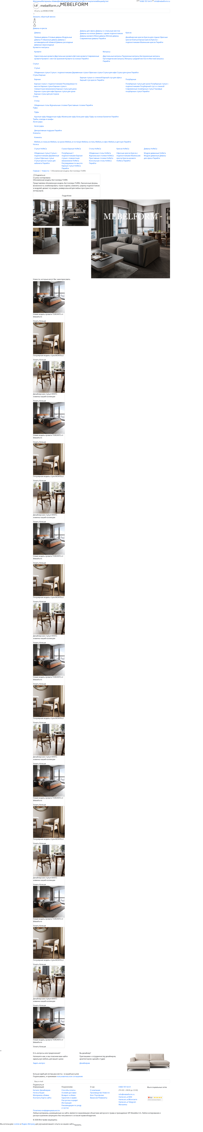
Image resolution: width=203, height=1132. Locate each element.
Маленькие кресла (148, 42)
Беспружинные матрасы (150, 56)
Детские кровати (80, 56)
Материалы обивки (49, 1)
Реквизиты (102, 1098)
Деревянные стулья (80, 72)
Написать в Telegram (127, 1102)
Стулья (36, 64)
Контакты (37, 1098)
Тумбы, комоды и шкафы (43, 119)
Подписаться (38, 1085)
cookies (17, 1124)
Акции (100, 1)
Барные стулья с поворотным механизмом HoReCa (72, 158)
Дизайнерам (63, 1)
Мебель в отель (88, 142)
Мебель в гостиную (73, 142)
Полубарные (67, 153)
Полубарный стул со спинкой (152, 86)
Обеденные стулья (42, 72)
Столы (35, 96)
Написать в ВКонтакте (128, 1099)
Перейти (102, 38)
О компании (95, 1090)
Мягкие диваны (112, 36)
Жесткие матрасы (156, 58)
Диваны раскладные (64, 42)
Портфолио (99, 1095)
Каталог (36, 1090)
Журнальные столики (59, 105)
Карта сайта (46, 1098)
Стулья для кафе (110, 72)
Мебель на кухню (57, 142)
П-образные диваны (49, 40)
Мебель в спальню (42, 142)
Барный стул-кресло (88, 80)
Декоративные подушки (44, 130)
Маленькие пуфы (69, 116)
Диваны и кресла (40, 28)
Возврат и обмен (69, 1095)
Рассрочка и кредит (70, 1100)
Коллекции (72, 1)
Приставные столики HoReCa (101, 158)
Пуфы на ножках (96, 116)
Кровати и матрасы (41, 47)
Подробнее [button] (66, 196)
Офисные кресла (124, 153)
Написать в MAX (125, 1097)
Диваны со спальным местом (108, 31)
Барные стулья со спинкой (91, 77)
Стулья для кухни (124, 72)
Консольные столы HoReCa (100, 161)
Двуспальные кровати (63, 56)
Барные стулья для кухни (65, 91)
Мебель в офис (101, 142)
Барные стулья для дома (66, 89)
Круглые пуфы (40, 116)
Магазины (37, 1)
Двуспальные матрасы (112, 56)
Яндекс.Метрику (28, 1124)
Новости (106, 1093)
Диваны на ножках (88, 33)
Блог (92, 1095)
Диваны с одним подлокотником (109, 33)
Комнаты (36, 133)
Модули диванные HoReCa (155, 153)
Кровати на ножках (73, 58)
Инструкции (66, 1103)
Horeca (80, 1)
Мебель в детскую (116, 142)
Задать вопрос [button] (39, 1063)
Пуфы (35, 108)
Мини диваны (100, 36)
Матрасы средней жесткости (137, 58)
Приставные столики (77, 105)
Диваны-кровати (87, 36)
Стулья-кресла (40, 161)
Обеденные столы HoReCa (100, 153)
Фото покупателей (90, 1)
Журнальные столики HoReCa (101, 155)
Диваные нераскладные (44, 45)
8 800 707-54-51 (145, 1)
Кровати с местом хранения (53, 58)
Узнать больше (39, 321)
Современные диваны (89, 38)
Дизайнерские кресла (135, 37)
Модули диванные (151, 155)
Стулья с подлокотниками (61, 72)
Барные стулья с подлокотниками (48, 84)
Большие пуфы (82, 116)
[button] (34, 19)
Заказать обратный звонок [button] (44, 17)
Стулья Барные (39, 75)
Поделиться (40, 175)
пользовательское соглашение (70, 1076)
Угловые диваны (55, 37)
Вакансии (94, 1098)
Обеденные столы (42, 105)
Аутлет (106, 1)
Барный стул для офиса (112, 77)
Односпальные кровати (44, 56)
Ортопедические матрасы (114, 58)
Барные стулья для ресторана (46, 94)
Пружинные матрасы (131, 56)
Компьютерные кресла (141, 40)
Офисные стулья (96, 72)
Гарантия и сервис (69, 1098)
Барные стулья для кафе (44, 91)
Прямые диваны (41, 37)
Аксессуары (38, 122)
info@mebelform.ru (162, 1)
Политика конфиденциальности (46, 1110)
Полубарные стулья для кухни (138, 84)
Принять (77, 1125)
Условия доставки (69, 1093)
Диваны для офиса (88, 31)
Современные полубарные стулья (140, 89)
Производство (96, 1093)
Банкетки (107, 116)
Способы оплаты (68, 1090)
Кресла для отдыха (152, 37)
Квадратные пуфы (54, 116)
